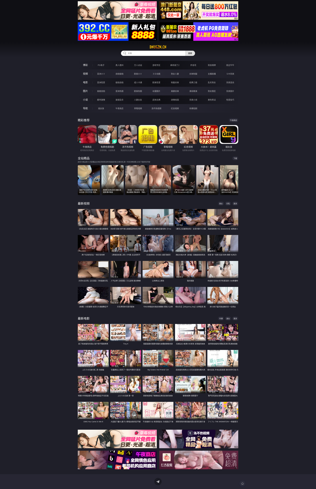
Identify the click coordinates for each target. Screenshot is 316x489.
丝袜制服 (193, 73)
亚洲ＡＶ (101, 73)
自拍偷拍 (119, 73)
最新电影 (84, 318)
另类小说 (193, 99)
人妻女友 (138, 99)
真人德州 (119, 65)
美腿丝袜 (175, 91)
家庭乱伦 (119, 99)
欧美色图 (138, 91)
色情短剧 (193, 108)
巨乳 (228, 203)
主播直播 (212, 73)
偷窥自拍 (101, 91)
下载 (235, 158)
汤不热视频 (156, 108)
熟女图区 (212, 91)
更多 (235, 203)
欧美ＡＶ (138, 73)
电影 (85, 82)
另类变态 (230, 82)
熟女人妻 (175, 73)
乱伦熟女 (212, 82)
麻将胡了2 (174, 65)
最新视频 (84, 203)
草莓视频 (138, 108)
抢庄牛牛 (230, 65)
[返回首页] (242, 484)
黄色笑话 (212, 99)
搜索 (190, 53)
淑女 (228, 318)
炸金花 (193, 65)
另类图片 (230, 91)
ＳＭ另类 (230, 73)
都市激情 (101, 99)
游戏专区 (156, 65)
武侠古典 (156, 99)
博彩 (85, 65)
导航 (85, 108)
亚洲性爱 (101, 82)
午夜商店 (119, 108)
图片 (85, 91)
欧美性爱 (156, 82)
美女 (221, 203)
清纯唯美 (193, 91)
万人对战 (138, 65)
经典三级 (193, 82)
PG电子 (101, 65)
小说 (85, 99)
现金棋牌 (212, 65)
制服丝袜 (175, 82)
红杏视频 (175, 108)
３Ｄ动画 (156, 73)
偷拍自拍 (119, 82)
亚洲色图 (119, 91)
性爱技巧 (230, 99)
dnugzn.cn (158, 46)
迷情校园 (175, 99)
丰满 (221, 318)
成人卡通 (138, 82)
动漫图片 (156, 91)
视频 (85, 73)
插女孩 (101, 108)
